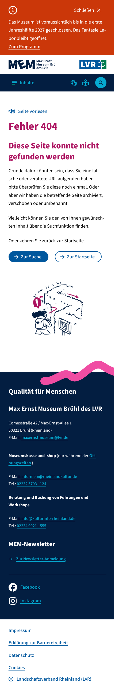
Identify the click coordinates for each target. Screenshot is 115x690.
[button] (73, 82)
